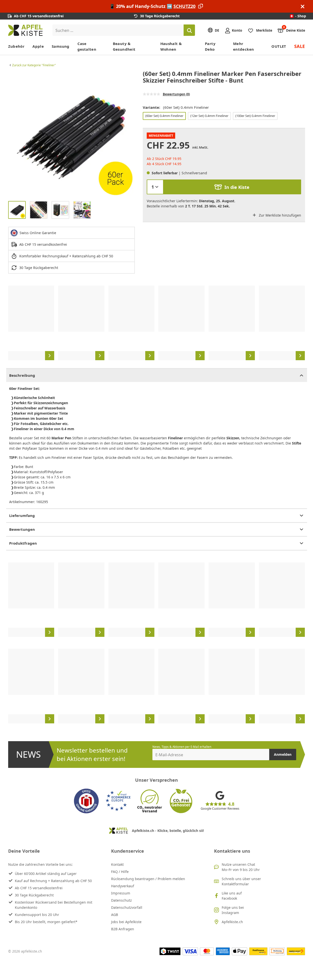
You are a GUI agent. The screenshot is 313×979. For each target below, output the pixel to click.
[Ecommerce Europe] (118, 801)
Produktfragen (23, 543)
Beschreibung (22, 375)
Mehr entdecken (243, 46)
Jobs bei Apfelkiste (126, 921)
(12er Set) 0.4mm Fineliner (209, 115)
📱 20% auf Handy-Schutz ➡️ (152, 6)
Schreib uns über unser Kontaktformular (241, 881)
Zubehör (16, 46)
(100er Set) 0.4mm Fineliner (255, 115)
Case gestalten (86, 46)
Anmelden (282, 754)
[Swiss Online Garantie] (86, 801)
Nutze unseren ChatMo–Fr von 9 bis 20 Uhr (241, 867)
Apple (38, 46)
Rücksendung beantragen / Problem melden (148, 878)
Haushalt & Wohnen (171, 46)
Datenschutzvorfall (126, 907)
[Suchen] (189, 30)
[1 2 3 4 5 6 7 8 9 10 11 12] (155, 186)
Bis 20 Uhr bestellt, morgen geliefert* (46, 921)
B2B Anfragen (122, 929)
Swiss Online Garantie (38, 232)
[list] (71, 133)
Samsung (61, 46)
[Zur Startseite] (25, 30)
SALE (299, 46)
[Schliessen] (302, 6)
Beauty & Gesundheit (124, 46)
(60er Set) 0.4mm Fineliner (164, 115)
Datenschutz (121, 900)
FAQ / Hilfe (120, 871)
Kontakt (117, 864)
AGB (114, 914)
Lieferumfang (22, 515)
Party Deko (210, 46)
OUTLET (278, 46)
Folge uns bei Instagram (233, 910)
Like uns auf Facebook (232, 896)
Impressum (120, 893)
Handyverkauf (122, 886)
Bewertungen (22, 529)
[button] (13, 134)
